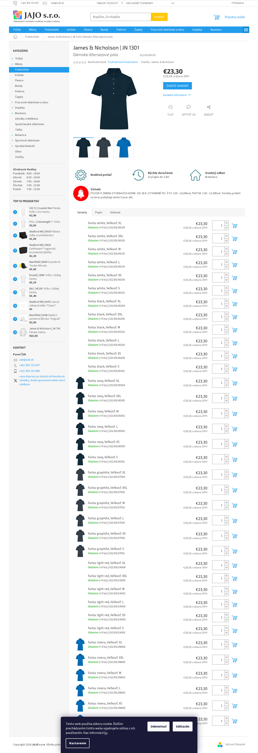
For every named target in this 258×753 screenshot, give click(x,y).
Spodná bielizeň (25, 146)
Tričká (19, 59)
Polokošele (22, 70)
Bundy (19, 86)
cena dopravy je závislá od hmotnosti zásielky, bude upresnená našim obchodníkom (42, 380)
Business (20, 113)
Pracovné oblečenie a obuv (31, 102)
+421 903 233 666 (29, 371)
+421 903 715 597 (29, 365)
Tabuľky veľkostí (107, 3)
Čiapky (19, 97)
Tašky (18, 130)
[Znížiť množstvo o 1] (227, 227)
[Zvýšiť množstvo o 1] (227, 223)
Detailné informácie (175, 95)
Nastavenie (77, 743)
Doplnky (20, 108)
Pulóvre (19, 91)
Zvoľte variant (177, 85)
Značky (19, 157)
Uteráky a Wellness (26, 119)
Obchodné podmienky (139, 3)
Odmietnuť (158, 726)
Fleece (19, 80)
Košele (19, 75)
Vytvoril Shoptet (235, 745)
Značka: (157, 62)
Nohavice (20, 135)
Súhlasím (182, 726)
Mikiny (19, 64)
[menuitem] (17, 29)
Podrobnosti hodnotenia (123, 62)
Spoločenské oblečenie (29, 124)
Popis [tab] (98, 212)
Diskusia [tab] (115, 212)
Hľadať (159, 17)
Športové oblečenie (27, 141)
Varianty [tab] (82, 212)
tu (105, 733)
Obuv (18, 152)
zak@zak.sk (26, 360)
